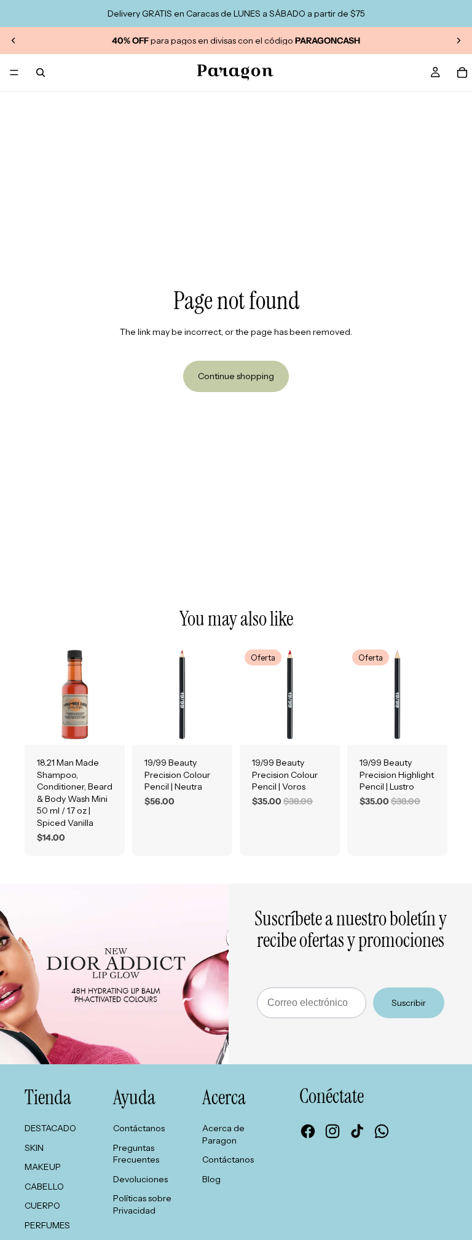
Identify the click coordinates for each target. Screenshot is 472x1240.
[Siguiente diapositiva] (458, 40)
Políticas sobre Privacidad (142, 1204)
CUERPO (42, 1205)
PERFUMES (47, 1225)
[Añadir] (106, 726)
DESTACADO (50, 1128)
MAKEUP (43, 1166)
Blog (211, 1179)
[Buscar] (40, 72)
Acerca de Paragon (223, 1134)
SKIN (34, 1147)
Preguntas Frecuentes (136, 1154)
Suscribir (408, 1002)
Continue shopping (236, 376)
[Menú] (14, 72)
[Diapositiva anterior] (13, 40)
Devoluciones (140, 1179)
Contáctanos (139, 1128)
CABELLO (44, 1186)
